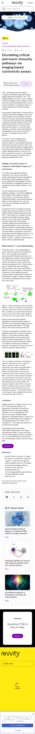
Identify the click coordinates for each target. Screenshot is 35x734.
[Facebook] (14, 497)
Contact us (31, 3)
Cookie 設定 (17, 730)
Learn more (8, 446)
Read (6, 537)
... (2, 18)
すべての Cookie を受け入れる (17, 725)
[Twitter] (28, 497)
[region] (17, 722)
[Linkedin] (21, 497)
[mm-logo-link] (17, 2)
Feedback (26, 84)
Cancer (5, 43)
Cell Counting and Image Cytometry (16, 46)
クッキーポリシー (20, 721)
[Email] (7, 497)
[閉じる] (33, 714)
